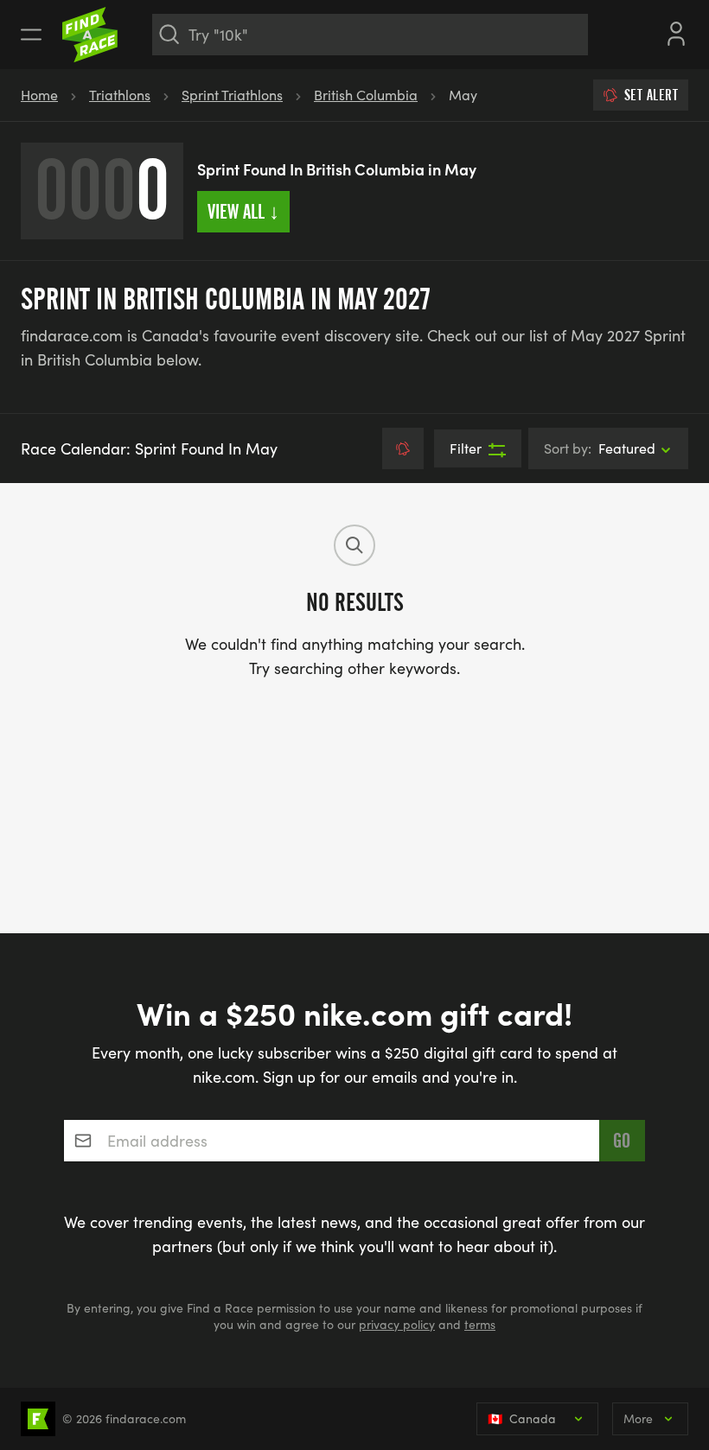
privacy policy (397, 1324)
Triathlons (119, 95)
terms (479, 1324)
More (638, 1418)
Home (39, 95)
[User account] (676, 32)
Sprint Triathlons (232, 95)
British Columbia (366, 95)
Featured (599, 448)
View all (243, 212)
